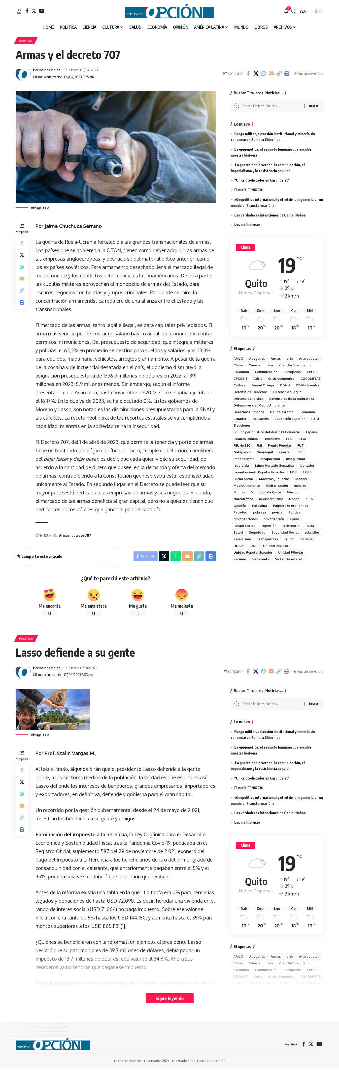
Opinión (240, 506)
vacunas (240, 559)
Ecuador (240, 419)
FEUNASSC (242, 445)
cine (270, 365)
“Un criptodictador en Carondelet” (262, 180)
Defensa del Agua (287, 392)
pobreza (259, 512)
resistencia (291, 526)
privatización (274, 519)
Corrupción (292, 372)
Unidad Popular (275, 546)
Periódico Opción (46, 70)
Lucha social (243, 479)
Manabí (301, 479)
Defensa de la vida (248, 399)
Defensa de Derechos (250, 392)
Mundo (239, 492)
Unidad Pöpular (290, 552)
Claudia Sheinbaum (294, 365)
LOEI (293, 472)
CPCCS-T (241, 378)
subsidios (312, 532)
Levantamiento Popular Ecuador (259, 472)
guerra (284, 452)
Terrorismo (242, 539)
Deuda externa (282, 412)
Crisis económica (281, 378)
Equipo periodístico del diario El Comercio (267, 432)
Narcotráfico (243, 499)
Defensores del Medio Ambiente (259, 405)
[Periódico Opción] (169, 11)
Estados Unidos (246, 439)
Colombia (241, 372)
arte (290, 358)
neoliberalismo (271, 499)
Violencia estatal (288, 559)
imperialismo (244, 459)
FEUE (303, 439)
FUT (300, 445)
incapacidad (270, 459)
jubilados (307, 465)
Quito (294, 519)
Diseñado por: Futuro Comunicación (199, 1061)
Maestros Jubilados (274, 479)
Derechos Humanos (249, 412)
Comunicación (266, 372)
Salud (238, 532)
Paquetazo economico (290, 506)
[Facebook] (27, 10)
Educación (260, 419)
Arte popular (309, 358)
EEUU (315, 419)
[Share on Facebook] (248, 74)
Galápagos (242, 452)
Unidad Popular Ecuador (253, 552)
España (311, 432)
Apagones (257, 358)
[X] (33, 10)
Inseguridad (295, 459)
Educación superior (290, 419)
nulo (309, 499)
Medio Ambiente (247, 485)
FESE (289, 439)
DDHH (285, 385)
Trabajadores (267, 539)
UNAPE (239, 546)
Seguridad (257, 532)
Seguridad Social (285, 532)
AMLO (238, 358)
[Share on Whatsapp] (263, 74)
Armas (64, 535)
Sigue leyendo (170, 998)
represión (269, 526)
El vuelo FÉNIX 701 (248, 190)
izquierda (241, 465)
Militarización (277, 485)
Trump (289, 539)
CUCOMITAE (310, 378)
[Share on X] (255, 74)
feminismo (272, 439)
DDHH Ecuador (307, 385)
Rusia (309, 526)
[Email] (271, 74)
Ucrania (306, 539)
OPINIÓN (26, 40)
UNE (253, 546)
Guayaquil (265, 452)
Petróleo (240, 512)
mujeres (300, 485)
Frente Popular (279, 445)
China (238, 365)
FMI (259, 445)
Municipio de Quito (266, 492)
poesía (277, 512)
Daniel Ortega (262, 385)
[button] (19, 11)
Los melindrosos (247, 224)
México (292, 492)
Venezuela (260, 559)
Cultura (239, 385)
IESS (299, 452)
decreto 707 (81, 535)
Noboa (294, 499)
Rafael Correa (245, 526)
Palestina (259, 506)
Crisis (258, 378)
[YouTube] (41, 10)
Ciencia (255, 365)
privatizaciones (246, 519)
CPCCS (312, 372)
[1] (122, 926)
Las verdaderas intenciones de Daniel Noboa (270, 215)
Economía (307, 412)
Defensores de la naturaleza (291, 399)
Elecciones (242, 425)
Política (294, 512)
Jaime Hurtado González (274, 465)
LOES (307, 472)
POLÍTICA (26, 638)
